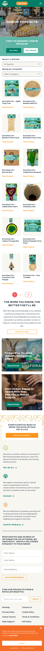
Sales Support (8, 622)
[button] (41, 628)
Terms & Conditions (30, 617)
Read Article (13, 365)
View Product (7, 107)
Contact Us (27, 607)
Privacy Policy (8, 612)
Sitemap (6, 607)
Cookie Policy (14, 648)
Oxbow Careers (9, 617)
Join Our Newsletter (14, 577)
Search (35, 3)
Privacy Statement (28, 648)
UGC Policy (26, 622)
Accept (22, 643)
